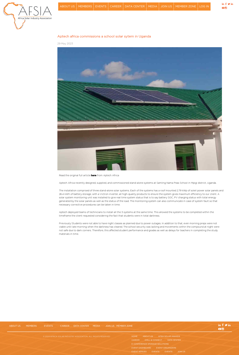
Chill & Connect (153, 340)
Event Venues (139, 352)
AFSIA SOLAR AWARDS (169, 336)
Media (152, 6)
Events (100, 6)
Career (115, 6)
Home (135, 336)
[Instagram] (226, 8)
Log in (204, 6)
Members (85, 6)
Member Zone (185, 6)
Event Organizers (166, 348)
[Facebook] (226, 4)
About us (67, 6)
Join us (166, 6)
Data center (135, 6)
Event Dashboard (141, 348)
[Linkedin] (223, 4)
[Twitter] (229, 4)
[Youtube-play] (223, 8)
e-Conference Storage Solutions (150, 344)
